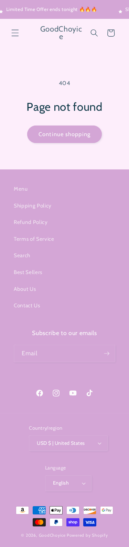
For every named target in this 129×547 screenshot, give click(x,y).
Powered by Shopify (87, 535)
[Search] (94, 33)
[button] (15, 33)
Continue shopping (64, 134)
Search (22, 255)
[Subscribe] (106, 353)
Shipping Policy (33, 205)
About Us (25, 289)
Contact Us (27, 305)
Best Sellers (28, 272)
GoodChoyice (52, 535)
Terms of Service (34, 239)
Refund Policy (31, 222)
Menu (21, 189)
